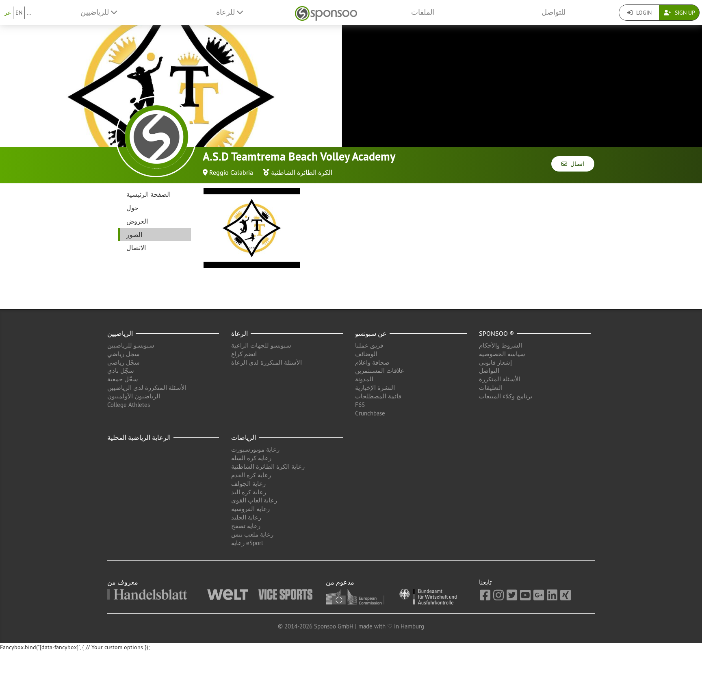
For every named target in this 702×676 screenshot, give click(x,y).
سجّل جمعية (122, 379)
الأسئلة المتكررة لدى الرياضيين (146, 387)
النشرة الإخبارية (375, 387)
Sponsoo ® (496, 333)
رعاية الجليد (246, 517)
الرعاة (239, 333)
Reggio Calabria (231, 172)
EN (18, 12)
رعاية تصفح (245, 526)
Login (643, 12)
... (29, 12)
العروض (137, 221)
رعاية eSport (247, 543)
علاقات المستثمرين (379, 370)
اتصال (575, 163)
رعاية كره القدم (251, 475)
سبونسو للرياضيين (130, 345)
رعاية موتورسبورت (255, 449)
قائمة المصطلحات (378, 396)
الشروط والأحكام (500, 345)
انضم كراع (244, 354)
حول (132, 208)
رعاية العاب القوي (254, 500)
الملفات (422, 12)
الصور (134, 234)
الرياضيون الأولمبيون (133, 396)
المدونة (364, 379)
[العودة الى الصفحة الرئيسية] (326, 12)
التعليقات (491, 387)
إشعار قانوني (495, 362)
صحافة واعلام (372, 362)
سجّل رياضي (123, 362)
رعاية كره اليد (248, 492)
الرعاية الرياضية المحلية (139, 437)
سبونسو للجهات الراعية (261, 345)
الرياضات (243, 437)
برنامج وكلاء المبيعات (505, 396)
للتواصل (554, 12)
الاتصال (136, 247)
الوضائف (366, 354)
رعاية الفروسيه (250, 509)
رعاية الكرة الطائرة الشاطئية (268, 466)
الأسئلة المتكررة (499, 379)
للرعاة (226, 12)
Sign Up (684, 12)
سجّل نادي (120, 370)
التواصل (489, 370)
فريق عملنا (369, 345)
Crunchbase (370, 413)
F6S (360, 405)
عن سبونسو (371, 333)
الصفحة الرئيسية (148, 194)
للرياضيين (95, 12)
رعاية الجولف (248, 483)
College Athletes (128, 405)
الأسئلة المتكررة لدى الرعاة (266, 362)
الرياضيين (120, 333)
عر (7, 12)
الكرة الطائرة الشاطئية (301, 172)
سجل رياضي (123, 354)
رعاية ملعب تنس (252, 534)
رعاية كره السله (251, 458)
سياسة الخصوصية (502, 354)
